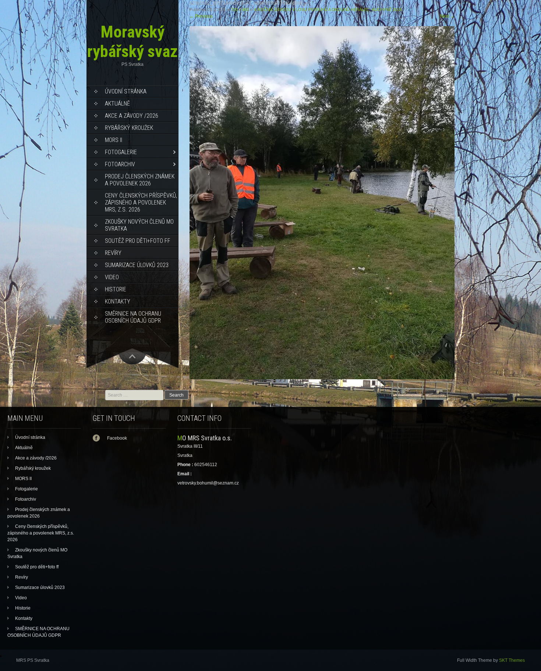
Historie (115, 289)
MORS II (113, 139)
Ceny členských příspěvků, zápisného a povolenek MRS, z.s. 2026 (141, 202)
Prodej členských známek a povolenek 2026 (139, 180)
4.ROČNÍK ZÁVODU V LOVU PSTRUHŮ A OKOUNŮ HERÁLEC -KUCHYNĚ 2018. (328, 9)
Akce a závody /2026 (131, 115)
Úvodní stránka (125, 91)
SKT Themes (512, 660)
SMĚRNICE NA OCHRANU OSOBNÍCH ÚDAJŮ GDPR (133, 317)
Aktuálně (117, 103)
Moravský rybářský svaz (132, 41)
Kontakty (117, 301)
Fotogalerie (121, 152)
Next (447, 16)
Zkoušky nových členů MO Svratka (139, 225)
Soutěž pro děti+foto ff (137, 240)
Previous (201, 16)
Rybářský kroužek (129, 127)
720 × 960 (240, 9)
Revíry (113, 252)
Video (112, 277)
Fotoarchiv (120, 164)
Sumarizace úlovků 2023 (137, 265)
